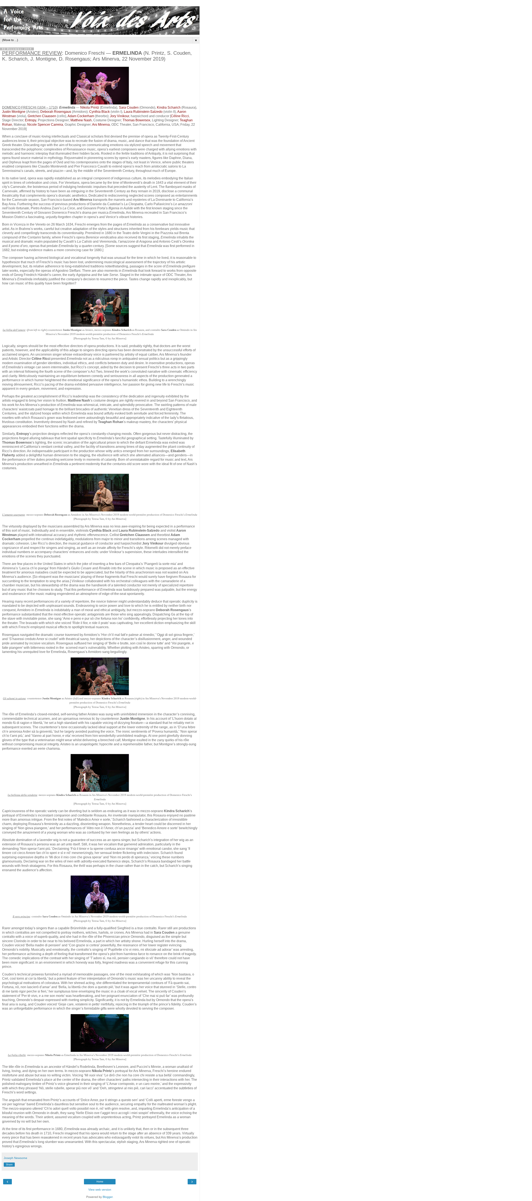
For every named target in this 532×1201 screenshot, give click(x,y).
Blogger (108, 1197)
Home (99, 1181)
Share (9, 1164)
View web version (99, 1189)
